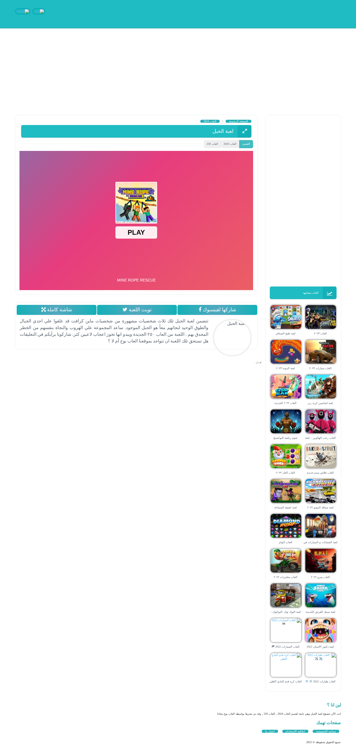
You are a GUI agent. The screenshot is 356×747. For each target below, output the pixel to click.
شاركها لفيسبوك (218, 309)
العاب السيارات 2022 (287, 646)
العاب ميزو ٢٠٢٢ (320, 577)
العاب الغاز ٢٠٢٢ (285, 472)
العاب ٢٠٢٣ (320, 333)
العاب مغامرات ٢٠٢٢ (285, 577)
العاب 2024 (210, 121)
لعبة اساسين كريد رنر (320, 403)
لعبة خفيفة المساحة (285, 507)
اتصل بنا (270, 731)
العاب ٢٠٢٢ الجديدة (285, 403)
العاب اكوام (285, 542)
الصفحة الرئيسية (238, 121)
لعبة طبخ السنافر (285, 333)
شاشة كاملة (58, 309)
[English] (22, 11)
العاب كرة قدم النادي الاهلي (286, 681)
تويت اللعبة (139, 309)
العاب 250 (212, 143)
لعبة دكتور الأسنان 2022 (320, 646)
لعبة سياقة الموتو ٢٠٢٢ (320, 507)
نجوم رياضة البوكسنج (285, 437)
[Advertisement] (189, 67)
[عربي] (39, 11)
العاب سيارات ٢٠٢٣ (320, 368)
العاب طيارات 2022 (323, 681)
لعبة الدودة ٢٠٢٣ (285, 368)
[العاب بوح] (299, 13)
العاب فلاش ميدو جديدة (320, 472)
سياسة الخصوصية (326, 731)
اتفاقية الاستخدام (295, 731)
